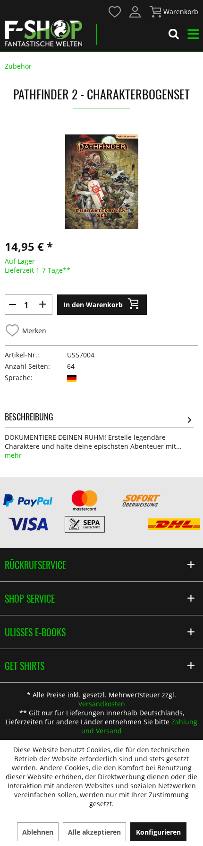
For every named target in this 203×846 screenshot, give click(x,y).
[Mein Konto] (135, 12)
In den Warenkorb (93, 304)
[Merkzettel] (115, 12)
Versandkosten (101, 703)
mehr (13, 455)
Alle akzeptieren (94, 832)
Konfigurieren (158, 832)
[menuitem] (114, 11)
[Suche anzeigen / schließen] (174, 35)
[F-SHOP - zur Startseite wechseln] (43, 33)
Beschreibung (29, 416)
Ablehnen (37, 832)
